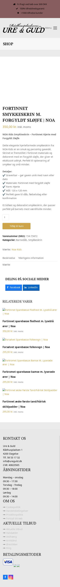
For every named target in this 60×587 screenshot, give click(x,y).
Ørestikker (12, 544)
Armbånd (11, 540)
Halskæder (12, 532)
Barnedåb (21, 239)
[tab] (8, 258)
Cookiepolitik (13, 507)
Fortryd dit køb (14, 518)
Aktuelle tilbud (14, 529)
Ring (8, 548)
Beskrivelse (8, 258)
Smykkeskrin (35, 239)
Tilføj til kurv (17, 226)
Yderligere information (31, 258)
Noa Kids (17, 249)
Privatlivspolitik (14, 514)
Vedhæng (11, 536)
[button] (55, 28)
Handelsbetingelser (17, 510)
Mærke (6, 264)
